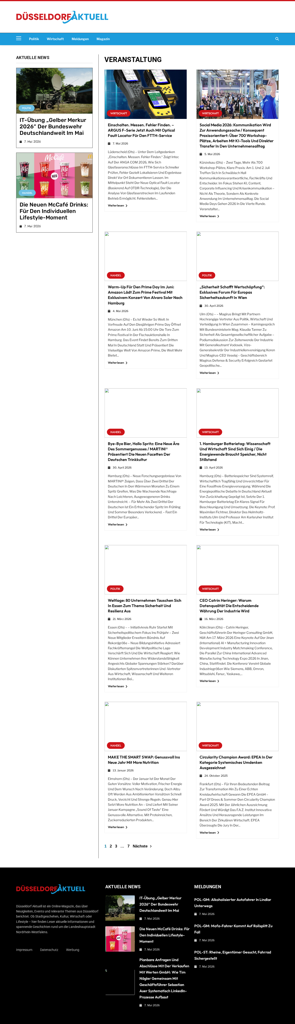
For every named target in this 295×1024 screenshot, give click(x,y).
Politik (34, 39)
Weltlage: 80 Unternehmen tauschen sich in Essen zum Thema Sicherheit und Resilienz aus (144, 605)
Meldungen (80, 39)
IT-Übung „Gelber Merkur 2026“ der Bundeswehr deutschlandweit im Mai (53, 126)
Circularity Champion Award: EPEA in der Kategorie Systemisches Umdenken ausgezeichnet (236, 762)
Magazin (103, 39)
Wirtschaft (55, 39)
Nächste (140, 846)
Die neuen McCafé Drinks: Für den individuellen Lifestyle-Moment (54, 211)
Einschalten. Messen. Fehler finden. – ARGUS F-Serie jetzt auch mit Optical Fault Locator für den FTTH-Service (141, 130)
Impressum (24, 950)
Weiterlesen (116, 205)
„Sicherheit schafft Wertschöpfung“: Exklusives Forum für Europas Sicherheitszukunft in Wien (232, 292)
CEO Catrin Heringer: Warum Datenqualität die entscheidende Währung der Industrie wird (229, 605)
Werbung (72, 950)
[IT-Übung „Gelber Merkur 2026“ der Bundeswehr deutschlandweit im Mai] (54, 91)
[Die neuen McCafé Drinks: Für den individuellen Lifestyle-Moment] (54, 175)
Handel (27, 193)
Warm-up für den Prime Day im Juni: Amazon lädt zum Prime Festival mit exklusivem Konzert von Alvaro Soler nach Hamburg (145, 294)
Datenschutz (49, 950)
